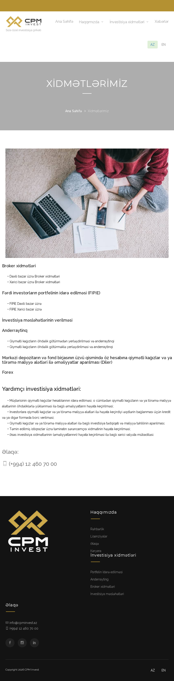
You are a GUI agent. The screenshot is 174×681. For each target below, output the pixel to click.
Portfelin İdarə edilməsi (106, 572)
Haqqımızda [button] (89, 22)
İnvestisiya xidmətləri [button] (127, 22)
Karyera (95, 551)
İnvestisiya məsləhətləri (107, 594)
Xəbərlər (162, 21)
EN (164, 44)
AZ (152, 44)
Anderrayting (99, 579)
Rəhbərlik (97, 529)
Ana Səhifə (64, 21)
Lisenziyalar (98, 536)
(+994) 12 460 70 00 (33, 464)
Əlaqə (94, 543)
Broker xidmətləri (102, 586)
